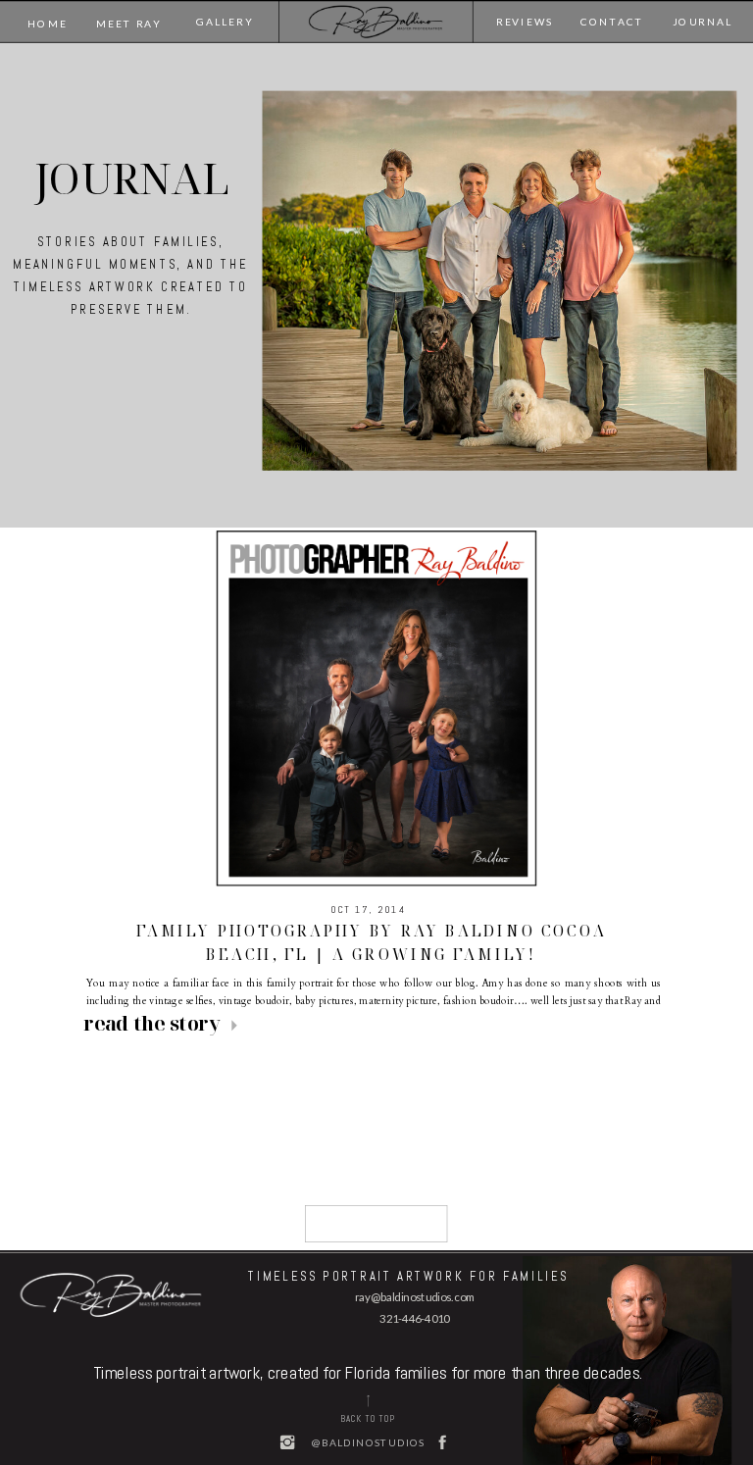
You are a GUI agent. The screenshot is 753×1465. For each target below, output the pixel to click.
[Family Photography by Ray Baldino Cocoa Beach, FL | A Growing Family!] (376, 707)
